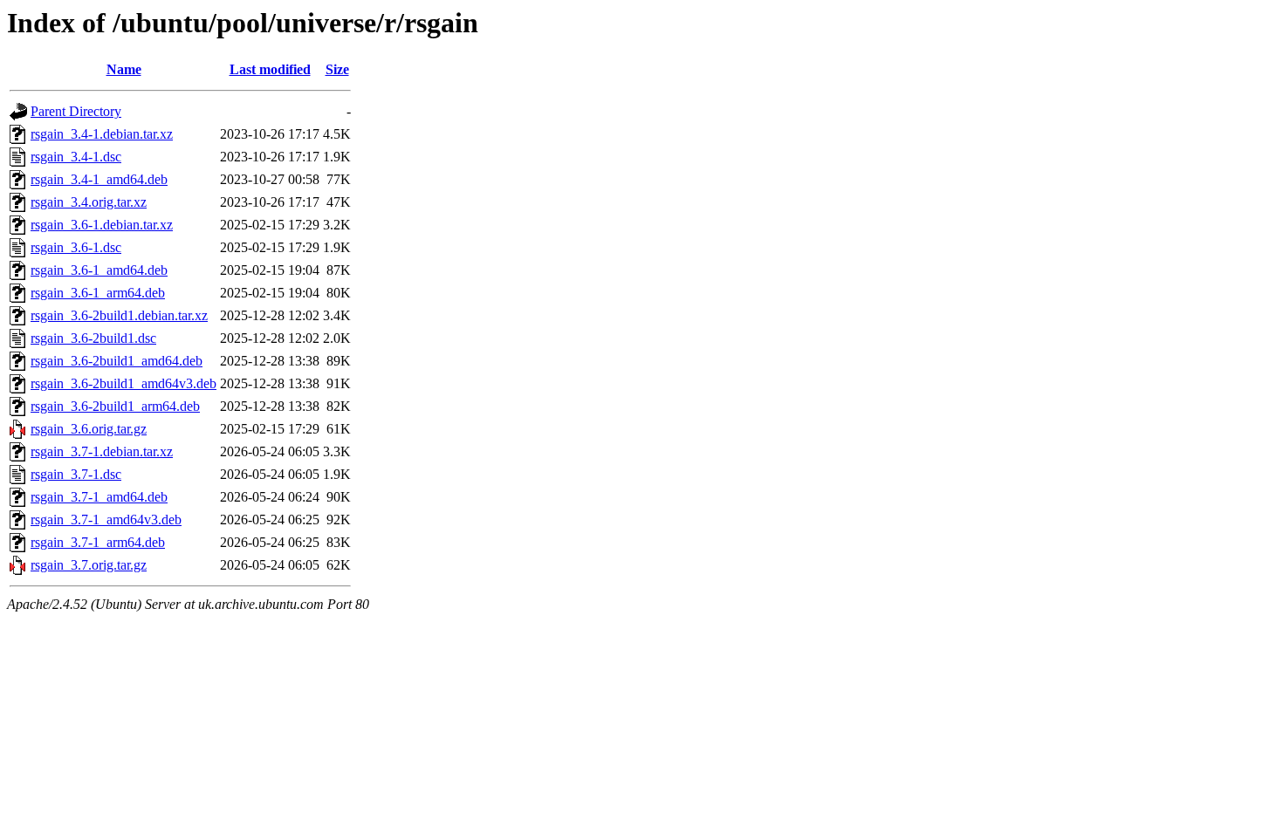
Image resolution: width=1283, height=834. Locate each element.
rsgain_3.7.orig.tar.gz (89, 564)
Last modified (270, 69)
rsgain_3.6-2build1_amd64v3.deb (123, 383)
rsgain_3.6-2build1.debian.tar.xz (119, 315)
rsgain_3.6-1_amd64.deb (99, 270)
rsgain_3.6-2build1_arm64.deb (115, 406)
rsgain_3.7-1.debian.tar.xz (102, 451)
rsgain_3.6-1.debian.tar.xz (102, 224)
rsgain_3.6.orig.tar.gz (89, 428)
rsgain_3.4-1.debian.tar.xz (102, 133)
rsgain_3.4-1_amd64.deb (99, 179)
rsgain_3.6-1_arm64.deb (98, 292)
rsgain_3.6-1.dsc (76, 247)
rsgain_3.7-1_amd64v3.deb (106, 519)
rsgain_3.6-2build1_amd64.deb (116, 360)
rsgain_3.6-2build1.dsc (93, 338)
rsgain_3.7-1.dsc (76, 474)
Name (123, 69)
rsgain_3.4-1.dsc (76, 156)
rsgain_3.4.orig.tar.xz (89, 202)
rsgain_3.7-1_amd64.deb (99, 496)
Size (337, 69)
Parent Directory (76, 111)
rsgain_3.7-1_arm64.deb (98, 542)
